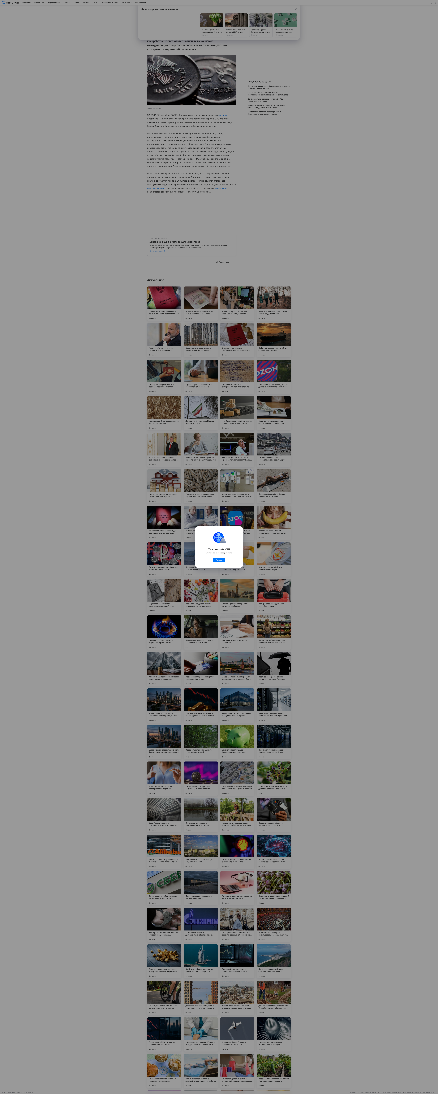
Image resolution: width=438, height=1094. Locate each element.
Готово (219, 560)
